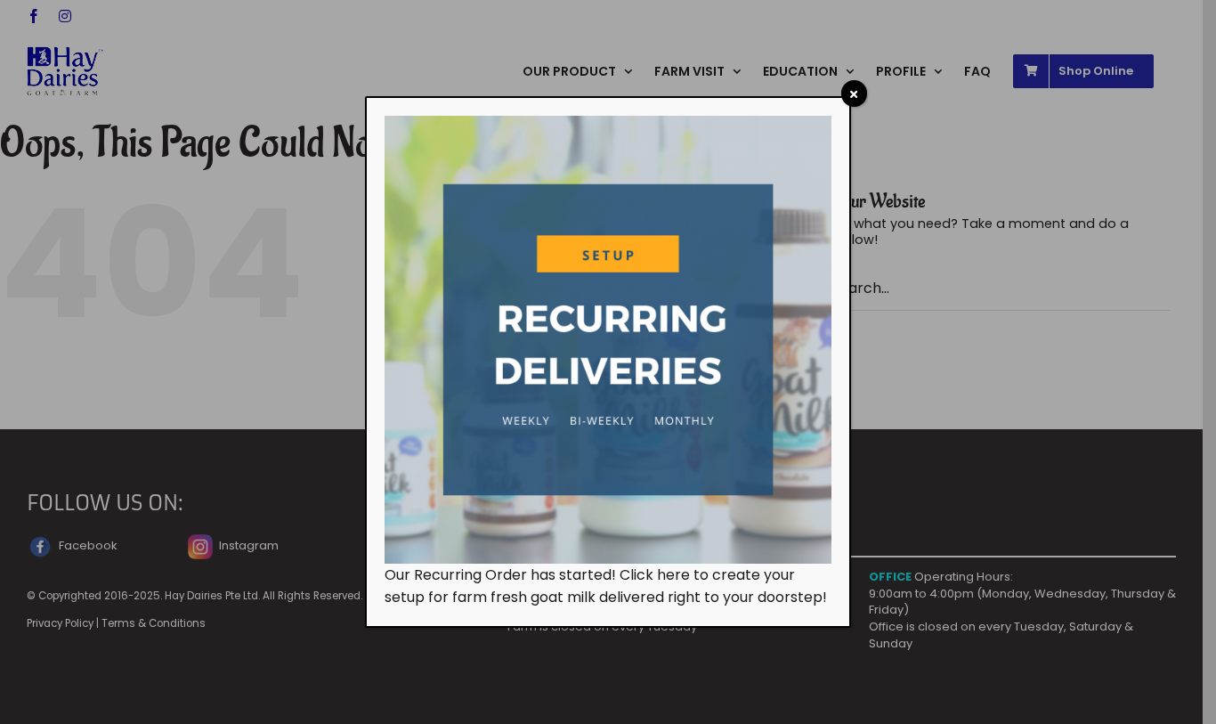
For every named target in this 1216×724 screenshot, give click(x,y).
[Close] (854, 93)
